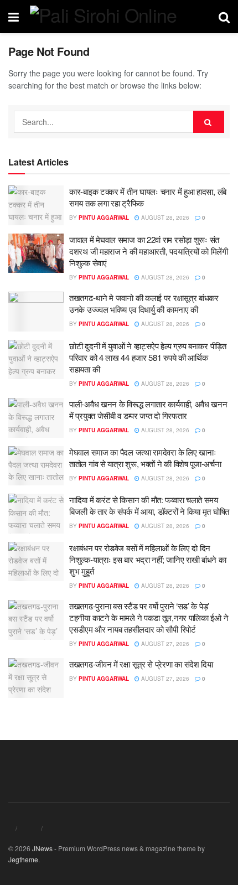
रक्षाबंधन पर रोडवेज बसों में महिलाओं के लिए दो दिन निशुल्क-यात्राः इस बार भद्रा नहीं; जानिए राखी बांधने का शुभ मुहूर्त (147, 559)
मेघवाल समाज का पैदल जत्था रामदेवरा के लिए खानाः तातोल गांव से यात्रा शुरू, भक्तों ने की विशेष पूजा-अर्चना (145, 457)
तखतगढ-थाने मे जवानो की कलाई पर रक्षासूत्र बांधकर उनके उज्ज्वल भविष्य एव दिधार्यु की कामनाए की (144, 303)
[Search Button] (208, 122)
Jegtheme (23, 859)
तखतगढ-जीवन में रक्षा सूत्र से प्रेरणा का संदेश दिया (141, 664)
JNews (42, 848)
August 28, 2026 (164, 217)
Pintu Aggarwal (104, 217)
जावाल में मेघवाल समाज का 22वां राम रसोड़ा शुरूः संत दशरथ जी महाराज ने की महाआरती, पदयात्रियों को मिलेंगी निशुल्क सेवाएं (148, 251)
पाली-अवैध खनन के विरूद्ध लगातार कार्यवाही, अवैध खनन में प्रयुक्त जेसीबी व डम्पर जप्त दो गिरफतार (148, 409)
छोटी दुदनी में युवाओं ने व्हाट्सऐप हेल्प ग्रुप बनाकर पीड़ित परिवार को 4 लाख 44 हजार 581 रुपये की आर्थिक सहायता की (147, 357)
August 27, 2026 (164, 644)
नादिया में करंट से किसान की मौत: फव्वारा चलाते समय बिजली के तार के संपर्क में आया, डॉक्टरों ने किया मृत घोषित (149, 505)
